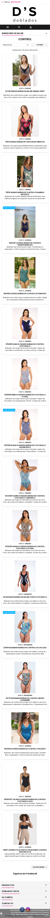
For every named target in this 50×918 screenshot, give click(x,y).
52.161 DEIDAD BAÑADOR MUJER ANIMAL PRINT (25, 91)
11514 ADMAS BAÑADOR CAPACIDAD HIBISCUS (25, 142)
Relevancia (16, 45)
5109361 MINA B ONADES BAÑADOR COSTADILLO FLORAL (25, 395)
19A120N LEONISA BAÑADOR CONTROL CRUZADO (25, 749)
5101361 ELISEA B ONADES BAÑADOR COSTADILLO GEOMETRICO (25, 446)
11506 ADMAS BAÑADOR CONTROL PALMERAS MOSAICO (25, 193)
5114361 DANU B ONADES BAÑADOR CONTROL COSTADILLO (25, 345)
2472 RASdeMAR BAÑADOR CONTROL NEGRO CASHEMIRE (25, 699)
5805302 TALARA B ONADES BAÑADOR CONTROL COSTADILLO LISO (25, 800)
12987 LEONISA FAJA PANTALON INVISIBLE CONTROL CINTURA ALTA (25, 851)
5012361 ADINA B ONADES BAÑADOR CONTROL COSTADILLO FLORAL (25, 547)
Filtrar (40, 45)
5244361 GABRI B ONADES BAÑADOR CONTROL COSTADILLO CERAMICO (25, 497)
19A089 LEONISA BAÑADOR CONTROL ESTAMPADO (25, 293)
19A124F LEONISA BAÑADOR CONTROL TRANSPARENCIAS (25, 244)
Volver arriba (40, 867)
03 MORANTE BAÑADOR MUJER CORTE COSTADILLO (25, 597)
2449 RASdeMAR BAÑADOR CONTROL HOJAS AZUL (25, 647)
